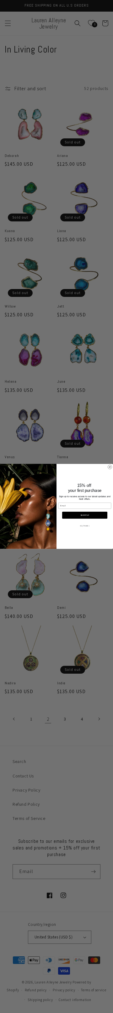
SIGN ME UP (84, 515)
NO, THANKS (84, 526)
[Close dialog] (110, 467)
